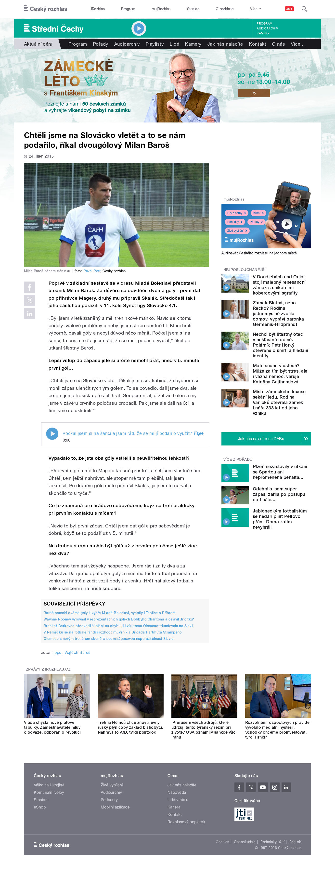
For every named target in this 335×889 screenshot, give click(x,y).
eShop (40, 807)
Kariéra (174, 807)
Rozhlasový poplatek (186, 822)
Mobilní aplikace (115, 807)
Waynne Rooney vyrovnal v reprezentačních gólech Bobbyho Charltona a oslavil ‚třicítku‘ (119, 619)
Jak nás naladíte (225, 44)
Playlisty (155, 44)
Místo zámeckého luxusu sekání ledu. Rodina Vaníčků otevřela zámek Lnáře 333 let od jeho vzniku (279, 402)
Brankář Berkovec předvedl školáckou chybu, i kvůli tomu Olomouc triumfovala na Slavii (118, 626)
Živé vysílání (235, 230)
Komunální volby (49, 792)
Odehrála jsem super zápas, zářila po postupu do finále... (279, 494)
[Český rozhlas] (45, 9)
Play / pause (52, 434)
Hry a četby (234, 213)
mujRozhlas (161, 9)
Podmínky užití (272, 842)
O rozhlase (225, 9)
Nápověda (177, 792)
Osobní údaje (245, 842)
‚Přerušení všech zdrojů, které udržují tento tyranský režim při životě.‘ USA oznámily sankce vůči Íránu (204, 730)
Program (128, 9)
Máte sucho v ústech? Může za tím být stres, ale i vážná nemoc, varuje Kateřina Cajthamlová (280, 373)
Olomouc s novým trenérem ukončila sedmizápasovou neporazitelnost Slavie (108, 639)
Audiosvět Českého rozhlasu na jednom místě (259, 253)
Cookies (222, 842)
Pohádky (233, 222)
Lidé (174, 44)
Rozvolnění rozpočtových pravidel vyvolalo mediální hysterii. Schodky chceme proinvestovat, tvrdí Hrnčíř (278, 730)
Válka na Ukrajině (49, 785)
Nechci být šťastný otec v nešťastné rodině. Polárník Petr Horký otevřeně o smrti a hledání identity (280, 345)
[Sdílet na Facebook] (29, 287)
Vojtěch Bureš (77, 652)
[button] (201, 434)
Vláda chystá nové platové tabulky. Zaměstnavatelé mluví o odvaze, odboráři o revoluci (53, 727)
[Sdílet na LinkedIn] (29, 313)
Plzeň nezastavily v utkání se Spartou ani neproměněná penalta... (280, 472)
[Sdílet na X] (29, 300)
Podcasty (109, 799)
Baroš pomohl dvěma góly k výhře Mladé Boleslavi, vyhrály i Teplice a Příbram (109, 613)
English (295, 842)
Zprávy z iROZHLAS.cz (48, 669)
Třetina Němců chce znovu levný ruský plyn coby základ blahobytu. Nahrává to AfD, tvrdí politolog (130, 727)
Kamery (263, 33)
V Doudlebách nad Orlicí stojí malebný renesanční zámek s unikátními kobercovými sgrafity (279, 285)
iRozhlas (98, 9)
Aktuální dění (38, 44)
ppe (57, 652)
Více (298, 44)
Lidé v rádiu (178, 799)
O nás (278, 44)
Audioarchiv (267, 28)
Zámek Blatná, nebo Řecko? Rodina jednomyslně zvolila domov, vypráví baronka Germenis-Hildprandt (278, 313)
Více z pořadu (238, 459)
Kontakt (257, 44)
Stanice (193, 9)
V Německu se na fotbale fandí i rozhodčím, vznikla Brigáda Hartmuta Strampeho (113, 632)
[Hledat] (304, 9)
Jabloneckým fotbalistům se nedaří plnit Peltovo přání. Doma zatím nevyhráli (280, 519)
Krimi (256, 213)
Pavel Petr (92, 271)
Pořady (100, 44)
